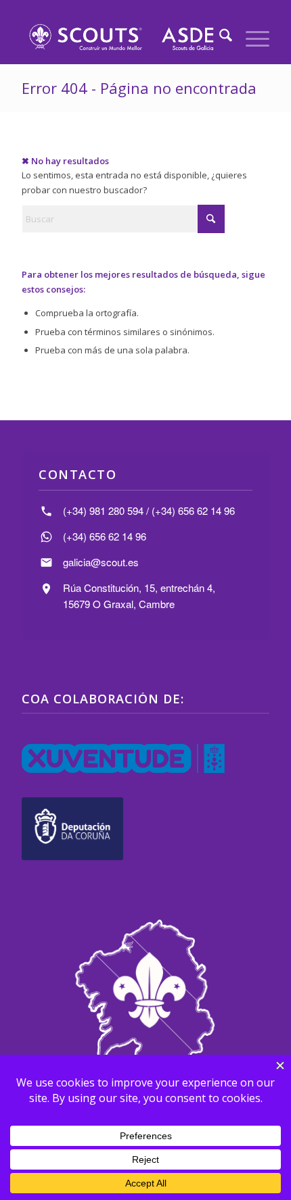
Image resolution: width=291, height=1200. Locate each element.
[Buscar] (219, 37)
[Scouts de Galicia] (120, 37)
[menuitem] (219, 37)
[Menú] (250, 37)
